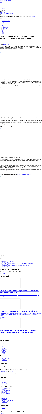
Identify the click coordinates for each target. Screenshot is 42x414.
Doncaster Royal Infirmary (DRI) (7, 400)
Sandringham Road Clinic (6, 403)
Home (3, 25)
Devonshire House (5, 399)
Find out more (32, 16)
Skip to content (2, 0)
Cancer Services (4, 360)
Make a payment (4, 391)
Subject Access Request (6, 393)
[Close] (1, 18)
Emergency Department (6, 358)
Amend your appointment (6, 5)
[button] (21, 1)
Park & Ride (4, 7)
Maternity (3, 359)
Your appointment (5, 27)
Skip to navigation (8, 0)
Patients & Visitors (5, 28)
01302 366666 (11, 371)
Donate (3, 32)
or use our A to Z (2, 12)
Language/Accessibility (6, 20)
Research (3, 30)
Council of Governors (5, 382)
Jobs (2, 31)
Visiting (3, 8)
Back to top (2, 413)
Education (3, 29)
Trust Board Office (5, 383)
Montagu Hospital (5, 401)
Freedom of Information (6, 390)
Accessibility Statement (6, 388)
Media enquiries (4, 392)
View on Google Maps (4, 367)
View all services (5, 361)
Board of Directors (5, 381)
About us (3, 26)
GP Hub (3, 408)
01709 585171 (11, 367)
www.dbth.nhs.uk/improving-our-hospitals (24, 174)
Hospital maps (4, 6)
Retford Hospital (4, 402)
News (3, 33)
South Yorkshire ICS (5, 409)
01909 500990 (11, 374)
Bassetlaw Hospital (5, 398)
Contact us (3, 389)
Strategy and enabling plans (6, 380)
